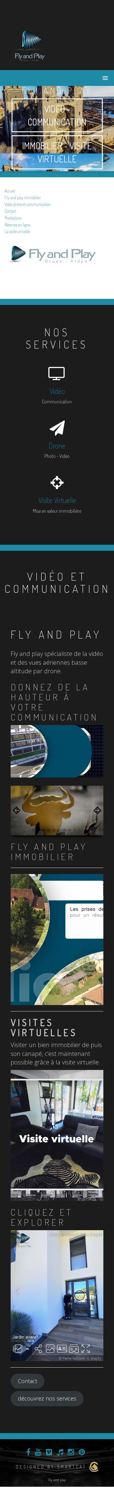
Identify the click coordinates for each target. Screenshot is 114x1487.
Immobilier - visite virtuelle (57, 152)
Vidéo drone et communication (27, 204)
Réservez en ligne (17, 224)
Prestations (13, 218)
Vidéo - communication (57, 115)
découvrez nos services (47, 1398)
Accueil (10, 190)
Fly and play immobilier (23, 197)
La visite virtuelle (17, 231)
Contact (10, 211)
